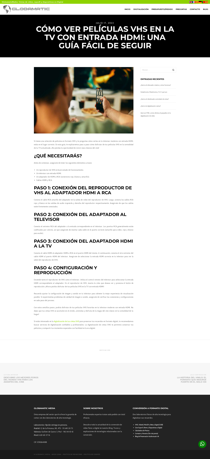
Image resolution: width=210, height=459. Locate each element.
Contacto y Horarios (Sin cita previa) (146, 433)
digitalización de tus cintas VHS (66, 321)
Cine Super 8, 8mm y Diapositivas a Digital (148, 428)
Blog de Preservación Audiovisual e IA (147, 436)
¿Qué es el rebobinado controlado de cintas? (155, 99)
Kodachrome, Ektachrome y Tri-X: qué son (154, 92)
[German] (200, 2)
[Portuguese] (203, 2)
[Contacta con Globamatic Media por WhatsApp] (202, 444)
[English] (190, 2)
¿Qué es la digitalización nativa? (151, 106)
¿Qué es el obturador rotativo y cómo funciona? (156, 85)
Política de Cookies (92, 454)
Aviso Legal (56, 454)
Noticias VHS (105, 350)
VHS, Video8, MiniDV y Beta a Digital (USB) (149, 425)
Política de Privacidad (72, 454)
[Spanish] (206, 2)
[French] (194, 2)
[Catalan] (197, 2)
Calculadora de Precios (142, 430)
